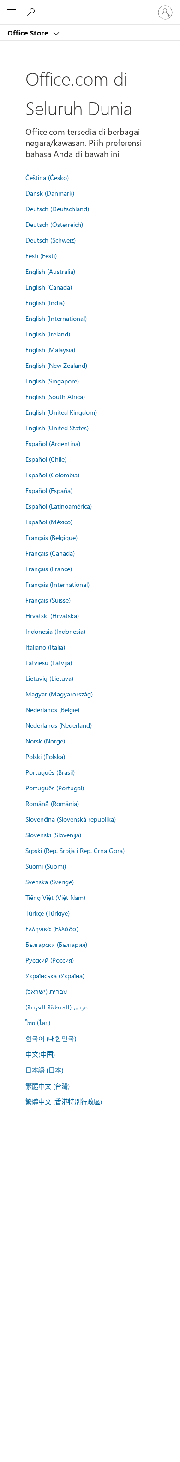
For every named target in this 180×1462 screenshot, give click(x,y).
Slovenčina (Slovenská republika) (70, 819)
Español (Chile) (45, 459)
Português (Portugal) (54, 787)
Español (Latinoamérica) (58, 506)
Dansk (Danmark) (49, 192)
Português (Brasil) (50, 772)
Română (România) (52, 803)
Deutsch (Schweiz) (50, 239)
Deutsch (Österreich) (54, 224)
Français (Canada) (50, 552)
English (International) (56, 318)
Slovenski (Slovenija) (53, 834)
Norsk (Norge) (45, 740)
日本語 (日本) (44, 1070)
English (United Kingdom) (61, 412)
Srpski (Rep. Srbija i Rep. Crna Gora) (75, 850)
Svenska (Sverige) (49, 881)
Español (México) (48, 521)
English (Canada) (48, 286)
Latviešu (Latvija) (48, 662)
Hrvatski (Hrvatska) (52, 615)
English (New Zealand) (56, 365)
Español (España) (48, 490)
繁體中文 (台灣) (47, 1086)
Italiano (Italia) (45, 646)
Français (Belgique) (51, 537)
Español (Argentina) (52, 443)
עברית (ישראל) (46, 991)
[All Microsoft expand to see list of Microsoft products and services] (11, 12)
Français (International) (57, 584)
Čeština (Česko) (47, 177)
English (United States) (57, 427)
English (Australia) (50, 271)
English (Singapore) (52, 380)
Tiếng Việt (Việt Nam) (55, 897)
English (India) (45, 302)
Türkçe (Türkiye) (47, 912)
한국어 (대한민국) (50, 1038)
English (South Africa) (55, 396)
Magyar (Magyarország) (59, 693)
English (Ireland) (47, 333)
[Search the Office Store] (32, 12)
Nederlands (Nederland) (58, 725)
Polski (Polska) (45, 756)
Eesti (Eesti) (41, 255)
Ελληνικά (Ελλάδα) (51, 928)
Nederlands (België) (52, 709)
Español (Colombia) (52, 474)
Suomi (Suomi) (45, 865)
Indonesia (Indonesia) (55, 631)
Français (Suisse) (48, 599)
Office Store (28, 32)
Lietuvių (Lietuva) (49, 678)
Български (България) (56, 944)
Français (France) (48, 568)
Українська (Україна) (54, 975)
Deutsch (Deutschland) (57, 208)
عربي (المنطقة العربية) (56, 1006)
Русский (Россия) (49, 959)
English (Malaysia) (50, 349)
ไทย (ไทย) (37, 1022)
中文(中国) (40, 1054)
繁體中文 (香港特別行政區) (63, 1101)
